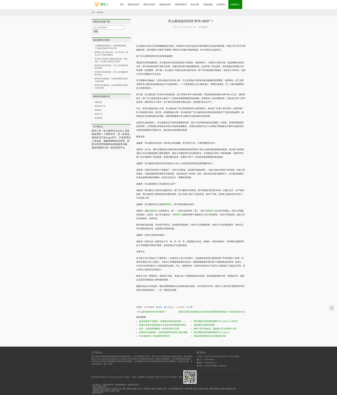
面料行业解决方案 (99, 387)
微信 (159, 307)
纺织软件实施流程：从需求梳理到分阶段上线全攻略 (163, 332)
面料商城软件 (181, 4)
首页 (122, 4)
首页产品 (98, 114)
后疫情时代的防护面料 (204, 325)
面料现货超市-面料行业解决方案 (222, 388)
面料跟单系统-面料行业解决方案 (106, 391)
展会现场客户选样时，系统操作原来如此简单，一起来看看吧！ (168, 321)
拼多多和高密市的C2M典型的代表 (210, 336)
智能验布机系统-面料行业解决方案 (107, 388)
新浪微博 (150, 307)
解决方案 (195, 4)
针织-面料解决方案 (175, 388)
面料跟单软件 (97, 393)
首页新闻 (98, 118)
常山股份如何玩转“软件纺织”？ (152, 311)
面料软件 (98, 110)
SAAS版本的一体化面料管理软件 (154, 336)
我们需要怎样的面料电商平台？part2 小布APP (216, 321)
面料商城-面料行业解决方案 (196, 388)
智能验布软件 (165, 4)
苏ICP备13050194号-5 (100, 377)
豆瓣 (190, 307)
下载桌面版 (208, 4)
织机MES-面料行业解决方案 (154, 388)
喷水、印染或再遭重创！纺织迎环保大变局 (159, 328)
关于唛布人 (96, 385)
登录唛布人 (221, 4)
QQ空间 (180, 307)
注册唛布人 (235, 4)
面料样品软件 (134, 4)
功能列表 (98, 102)
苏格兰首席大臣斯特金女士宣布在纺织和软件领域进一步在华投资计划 (211, 311)
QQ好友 (169, 307)
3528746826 (209, 359)
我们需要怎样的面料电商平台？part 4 (211, 332)
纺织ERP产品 (100, 106)
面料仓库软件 (149, 4)
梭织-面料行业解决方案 (132, 388)
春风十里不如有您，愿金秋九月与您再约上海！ (216, 328)
